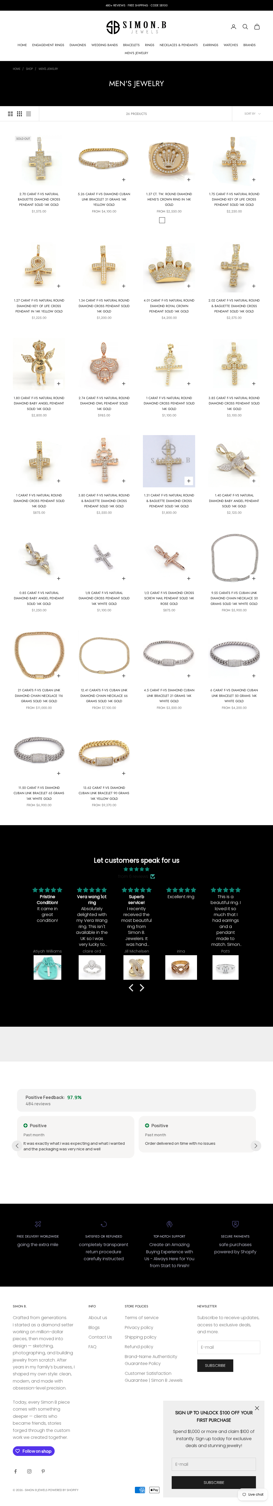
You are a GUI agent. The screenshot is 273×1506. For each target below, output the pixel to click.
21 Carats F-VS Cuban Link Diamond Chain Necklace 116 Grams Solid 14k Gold (39, 696)
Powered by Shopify (63, 1490)
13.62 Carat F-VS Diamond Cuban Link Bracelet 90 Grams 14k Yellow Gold (104, 793)
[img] (136, 869)
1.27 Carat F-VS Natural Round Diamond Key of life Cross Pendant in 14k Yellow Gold (39, 306)
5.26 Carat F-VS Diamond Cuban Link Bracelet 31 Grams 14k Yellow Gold (104, 199)
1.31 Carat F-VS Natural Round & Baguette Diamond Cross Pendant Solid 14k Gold (169, 501)
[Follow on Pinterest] (43, 1471)
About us (98, 1318)
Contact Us (100, 1337)
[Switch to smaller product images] (19, 114)
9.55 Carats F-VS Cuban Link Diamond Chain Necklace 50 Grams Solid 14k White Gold (234, 598)
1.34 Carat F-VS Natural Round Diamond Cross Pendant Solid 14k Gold (104, 306)
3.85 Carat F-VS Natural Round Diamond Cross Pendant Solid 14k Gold (234, 403)
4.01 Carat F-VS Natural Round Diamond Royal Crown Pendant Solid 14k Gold (169, 306)
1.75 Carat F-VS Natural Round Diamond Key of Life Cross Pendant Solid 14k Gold (234, 199)
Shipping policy (140, 1337)
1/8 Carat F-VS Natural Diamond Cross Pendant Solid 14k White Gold (104, 598)
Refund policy (139, 1347)
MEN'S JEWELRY (136, 53)
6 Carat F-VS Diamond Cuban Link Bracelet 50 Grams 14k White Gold (234, 696)
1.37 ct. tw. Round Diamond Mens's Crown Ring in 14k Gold (169, 199)
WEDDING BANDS (104, 45)
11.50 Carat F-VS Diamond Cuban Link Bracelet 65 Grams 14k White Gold (39, 793)
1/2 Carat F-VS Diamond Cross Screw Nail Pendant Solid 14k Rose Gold (169, 598)
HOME (22, 45)
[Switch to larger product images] (10, 114)
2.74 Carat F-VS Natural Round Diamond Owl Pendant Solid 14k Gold (104, 403)
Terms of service (142, 1318)
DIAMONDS (78, 45)
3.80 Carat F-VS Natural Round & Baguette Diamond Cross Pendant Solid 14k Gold (104, 501)
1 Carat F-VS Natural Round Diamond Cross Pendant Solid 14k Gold (169, 403)
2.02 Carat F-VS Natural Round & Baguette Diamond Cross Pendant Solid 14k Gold (234, 306)
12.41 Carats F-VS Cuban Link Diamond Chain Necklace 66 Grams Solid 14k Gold (104, 696)
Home (16, 69)
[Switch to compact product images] (28, 114)
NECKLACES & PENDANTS (179, 45)
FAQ (93, 1347)
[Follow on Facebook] (15, 1471)
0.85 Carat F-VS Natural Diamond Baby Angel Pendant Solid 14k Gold (39, 598)
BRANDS (249, 45)
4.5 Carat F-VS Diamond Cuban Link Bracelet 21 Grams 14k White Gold (169, 696)
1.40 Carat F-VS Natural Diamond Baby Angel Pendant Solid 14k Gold (234, 501)
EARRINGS (210, 45)
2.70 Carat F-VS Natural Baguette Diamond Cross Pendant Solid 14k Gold (39, 199)
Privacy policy (139, 1327)
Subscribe (214, 1482)
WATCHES (231, 45)
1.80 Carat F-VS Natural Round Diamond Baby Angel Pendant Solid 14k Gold (39, 403)
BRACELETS (131, 45)
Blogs (94, 1327)
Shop (29, 69)
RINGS (149, 45)
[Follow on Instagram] (29, 1471)
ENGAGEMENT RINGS (48, 45)
